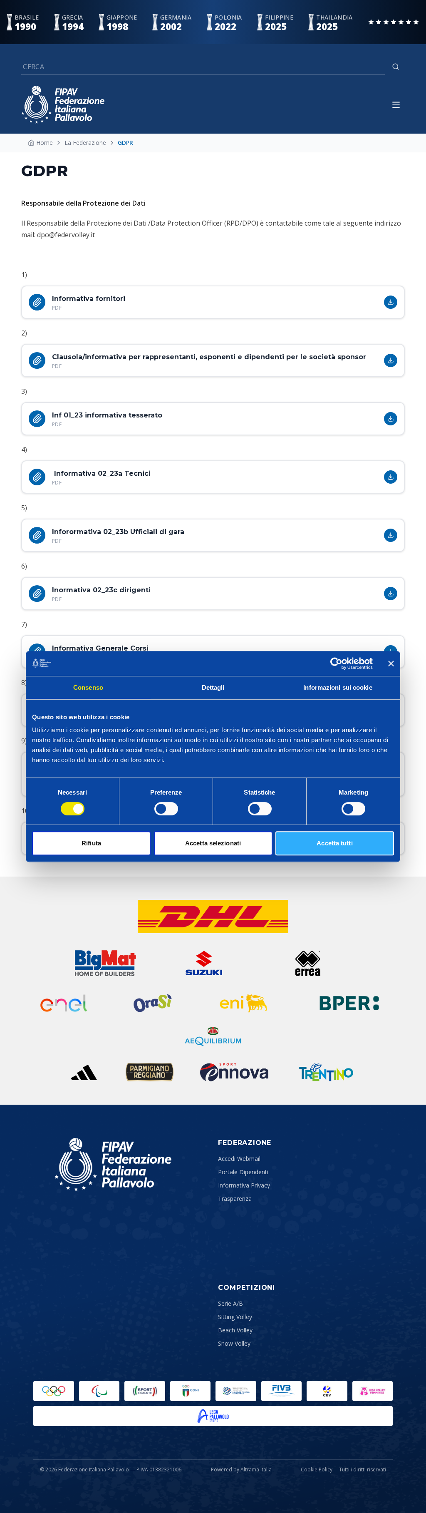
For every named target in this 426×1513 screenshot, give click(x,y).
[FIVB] (281, 1391)
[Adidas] (84, 1072)
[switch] (166, 808)
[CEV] (327, 1391)
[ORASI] (153, 1003)
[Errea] (308, 963)
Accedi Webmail (239, 1159)
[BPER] (349, 1003)
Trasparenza (235, 1198)
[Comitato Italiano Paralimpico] (235, 1391)
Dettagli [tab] (213, 687)
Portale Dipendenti (243, 1172)
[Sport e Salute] (144, 1391)
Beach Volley (235, 1330)
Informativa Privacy (244, 1185)
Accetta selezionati (213, 843)
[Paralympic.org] (99, 1391)
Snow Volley (234, 1343)
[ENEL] (64, 1003)
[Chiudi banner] (391, 663)
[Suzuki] (200, 963)
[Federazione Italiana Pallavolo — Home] (62, 105)
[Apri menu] (396, 105)
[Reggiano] (150, 1072)
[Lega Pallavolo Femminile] (372, 1391)
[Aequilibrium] (213, 1036)
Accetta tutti (334, 843)
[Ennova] (234, 1072)
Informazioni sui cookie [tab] (337, 687)
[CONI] (190, 1391)
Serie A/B (230, 1303)
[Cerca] (395, 66)
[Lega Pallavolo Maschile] (213, 1416)
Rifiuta (91, 843)
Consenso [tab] (88, 687)
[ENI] (243, 1003)
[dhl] (213, 916)
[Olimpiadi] (53, 1391)
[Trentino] (326, 1072)
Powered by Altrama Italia (241, 1469)
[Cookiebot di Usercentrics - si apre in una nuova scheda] (336, 663)
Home (44, 143)
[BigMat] (105, 963)
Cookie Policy (316, 1469)
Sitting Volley (235, 1317)
